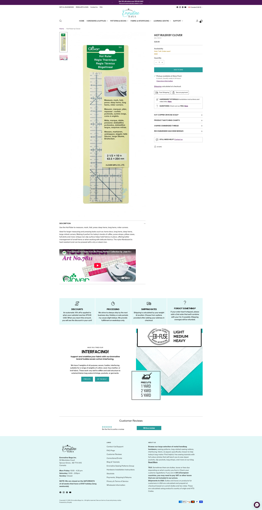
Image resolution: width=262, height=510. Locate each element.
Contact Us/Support (115, 446)
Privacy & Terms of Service (117, 481)
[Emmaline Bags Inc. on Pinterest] (183, 7)
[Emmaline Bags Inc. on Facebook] (177, 7)
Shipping (157, 86)
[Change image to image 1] (63, 42)
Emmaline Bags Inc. (77, 500)
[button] (257, 505)
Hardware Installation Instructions (121, 469)
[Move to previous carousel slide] (196, 412)
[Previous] (112, 2)
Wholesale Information (116, 485)
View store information (164, 81)
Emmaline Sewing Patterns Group (120, 466)
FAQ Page (111, 450)
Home (61, 29)
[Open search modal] (60, 21)
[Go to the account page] (197, 21)
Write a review (149, 428)
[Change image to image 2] (63, 57)
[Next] (150, 2)
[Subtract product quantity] (156, 62)
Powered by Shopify (65, 502)
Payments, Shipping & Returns (119, 477)
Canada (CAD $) (196, 7)
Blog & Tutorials (113, 462)
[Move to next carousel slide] (201, 412)
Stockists (110, 473)
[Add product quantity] (162, 62)
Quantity (157, 58)
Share (159, 147)
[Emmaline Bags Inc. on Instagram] (180, 7)
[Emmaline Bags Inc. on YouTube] (185, 7)
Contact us (178, 139)
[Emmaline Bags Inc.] (131, 13)
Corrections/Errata (114, 458)
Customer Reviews (114, 454)
